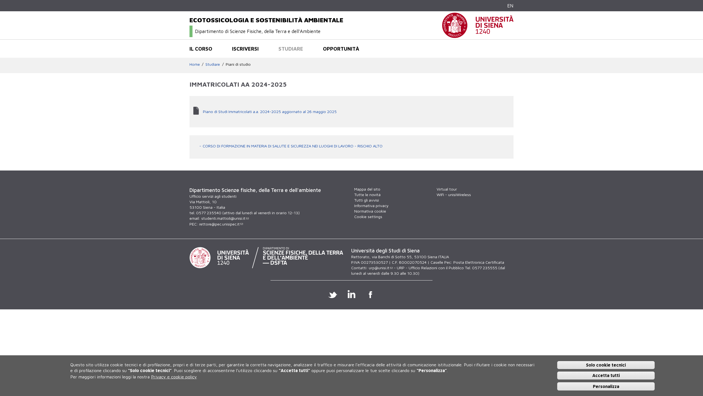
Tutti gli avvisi (366, 200)
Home (194, 64)
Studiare (290, 49)
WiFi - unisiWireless (454, 194)
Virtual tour (447, 189)
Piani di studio (238, 64)
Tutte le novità (367, 194)
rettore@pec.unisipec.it (219, 224)
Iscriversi (245, 49)
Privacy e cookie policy (174, 376)
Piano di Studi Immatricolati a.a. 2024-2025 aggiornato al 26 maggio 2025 (270, 111)
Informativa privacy (371, 205)
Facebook (370, 294)
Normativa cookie (370, 211)
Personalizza (606, 386)
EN (510, 6)
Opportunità (341, 49)
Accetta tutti (606, 375)
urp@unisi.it (379, 267)
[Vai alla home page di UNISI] (478, 35)
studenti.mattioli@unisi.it (223, 218)
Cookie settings (368, 216)
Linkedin (351, 294)
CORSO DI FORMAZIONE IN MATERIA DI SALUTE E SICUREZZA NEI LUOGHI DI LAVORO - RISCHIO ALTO (293, 146)
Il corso (200, 49)
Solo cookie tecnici (606, 364)
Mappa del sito (367, 189)
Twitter (332, 294)
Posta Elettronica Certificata (478, 262)
